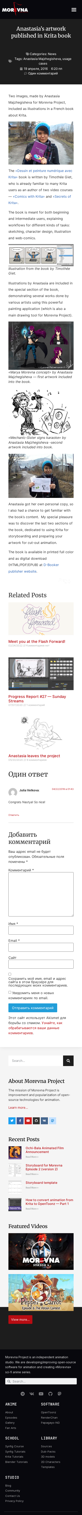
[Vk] (44, 1120)
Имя (13, 923)
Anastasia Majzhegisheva (42, 59)
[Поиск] (68, 1060)
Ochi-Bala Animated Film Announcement (45, 1150)
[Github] (36, 1120)
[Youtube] (28, 1120)
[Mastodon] (59, 1394)
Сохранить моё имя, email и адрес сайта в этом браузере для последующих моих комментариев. (38, 982)
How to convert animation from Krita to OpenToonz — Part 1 (49, 1202)
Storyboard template (41, 1183)
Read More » (32, 1157)
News (52, 54)
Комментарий (21, 870)
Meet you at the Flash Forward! (36, 641)
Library (49, 1438)
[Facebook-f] (20, 1120)
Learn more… (18, 1108)
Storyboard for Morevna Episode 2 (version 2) (44, 1167)
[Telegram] (22, 1394)
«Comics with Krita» (29, 196)
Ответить (13, 815)
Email (14, 940)
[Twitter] (12, 1120)
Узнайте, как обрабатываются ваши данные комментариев (35, 1028)
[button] (74, 9)
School (12, 1438)
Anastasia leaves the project (34, 756)
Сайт (12, 957)
